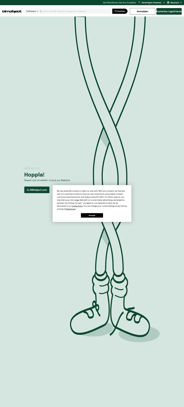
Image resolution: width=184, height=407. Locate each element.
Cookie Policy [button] (77, 206)
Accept (92, 215)
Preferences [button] (70, 209)
